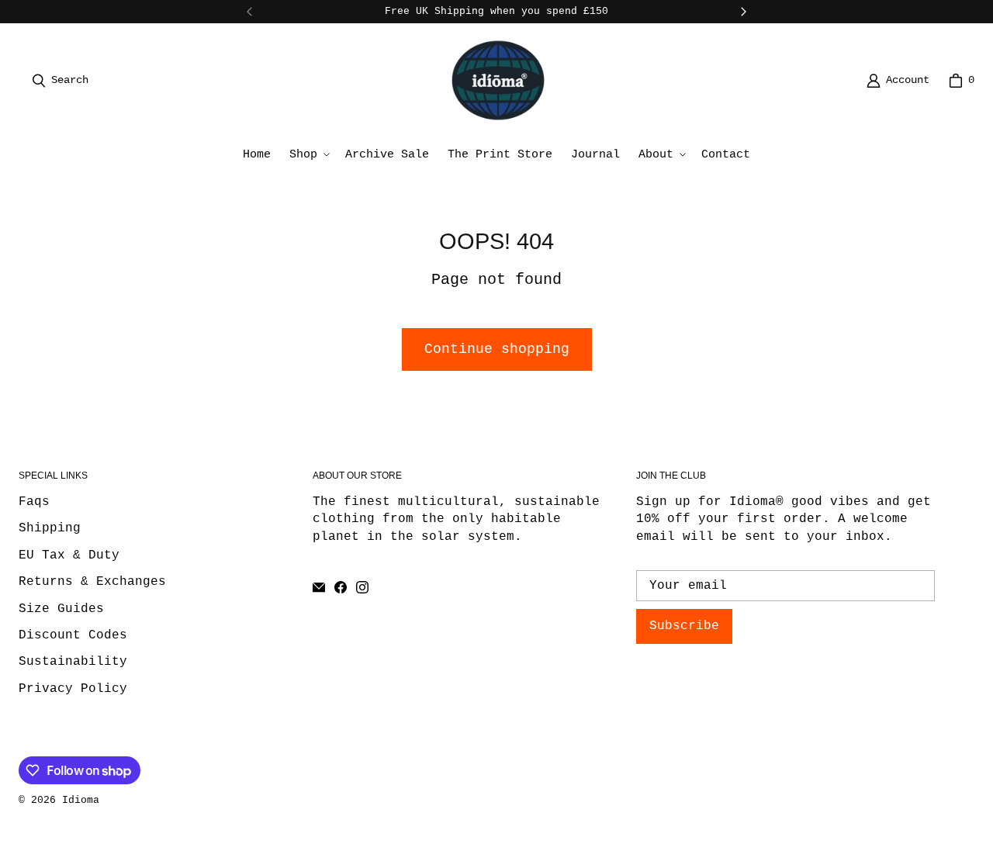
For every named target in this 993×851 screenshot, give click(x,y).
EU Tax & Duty (69, 555)
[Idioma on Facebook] (340, 587)
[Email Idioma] (319, 587)
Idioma (80, 800)
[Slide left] (250, 11)
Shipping (50, 528)
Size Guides (61, 609)
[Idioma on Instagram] (362, 587)
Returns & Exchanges (92, 582)
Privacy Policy (73, 689)
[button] (308, 154)
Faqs (34, 502)
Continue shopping (496, 349)
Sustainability (73, 662)
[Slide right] (743, 11)
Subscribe (684, 626)
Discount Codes (73, 635)
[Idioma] (498, 80)
